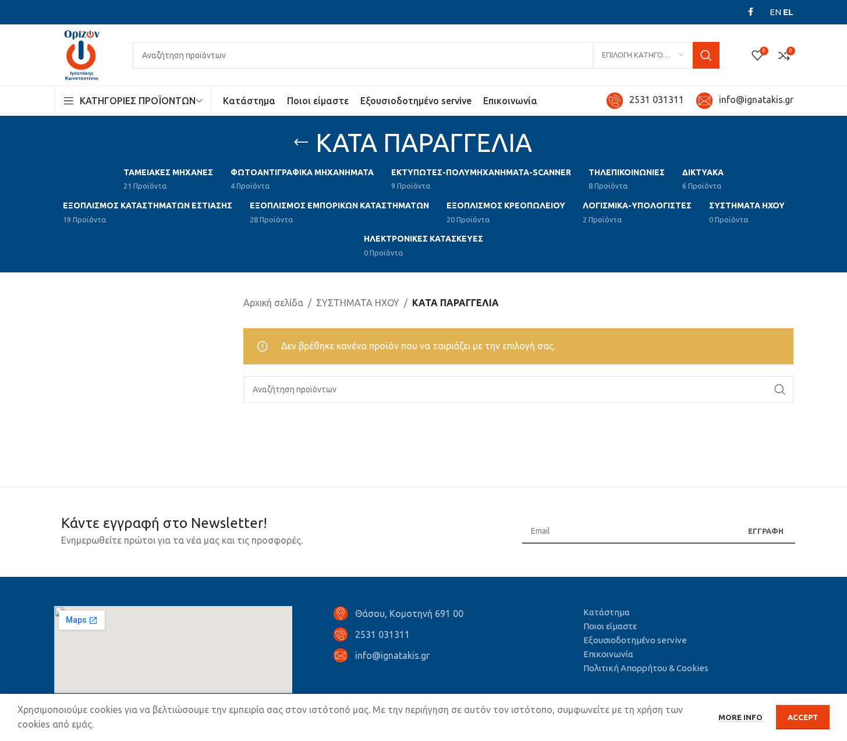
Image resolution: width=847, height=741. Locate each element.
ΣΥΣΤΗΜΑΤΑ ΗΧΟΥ (357, 302)
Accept (803, 717)
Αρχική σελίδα (273, 302)
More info (741, 717)
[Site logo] (81, 54)
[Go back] (301, 142)
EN (775, 12)
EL (788, 12)
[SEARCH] (706, 55)
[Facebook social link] (751, 12)
